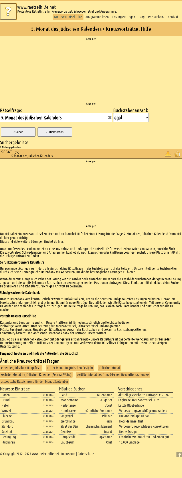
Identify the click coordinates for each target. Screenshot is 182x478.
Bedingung (9, 437)
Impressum (68, 453)
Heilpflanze (68, 405)
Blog (141, 17)
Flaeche (7, 416)
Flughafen (8, 442)
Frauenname (103, 395)
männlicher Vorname (98, 410)
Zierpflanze (68, 421)
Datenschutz (85, 453)
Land (64, 395)
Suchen (18, 132)
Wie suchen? (156, 17)
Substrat (7, 431)
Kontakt (173, 17)
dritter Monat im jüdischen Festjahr (70, 367)
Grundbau (8, 421)
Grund (6, 400)
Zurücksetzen (54, 132)
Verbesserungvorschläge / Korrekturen (144, 426)
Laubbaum (67, 442)
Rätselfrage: (11, 110)
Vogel (108, 405)
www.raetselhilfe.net (36, 7)
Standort (7, 426)
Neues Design (128, 431)
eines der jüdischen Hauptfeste (21, 367)
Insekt (108, 431)
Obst (109, 442)
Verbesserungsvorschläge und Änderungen (146, 410)
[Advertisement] (91, 71)
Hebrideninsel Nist (131, 421)
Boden (6, 395)
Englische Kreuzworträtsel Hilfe (138, 400)
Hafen (6, 405)
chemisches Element (99, 426)
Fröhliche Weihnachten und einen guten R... (148, 437)
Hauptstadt (68, 437)
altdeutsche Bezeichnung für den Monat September (34, 381)
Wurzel (6, 410)
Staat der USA (69, 426)
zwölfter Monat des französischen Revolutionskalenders (113, 374)
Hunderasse (68, 410)
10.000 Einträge (129, 442)
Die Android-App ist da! (134, 416)
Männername (69, 400)
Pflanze (107, 416)
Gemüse (66, 431)
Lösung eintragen (123, 17)
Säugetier (106, 400)
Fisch (108, 421)
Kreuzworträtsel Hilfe (68, 17)
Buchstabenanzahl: (130, 110)
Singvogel (67, 416)
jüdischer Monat (109, 367)
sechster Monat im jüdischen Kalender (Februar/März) (36, 374)
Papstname (105, 437)
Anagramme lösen (97, 17)
